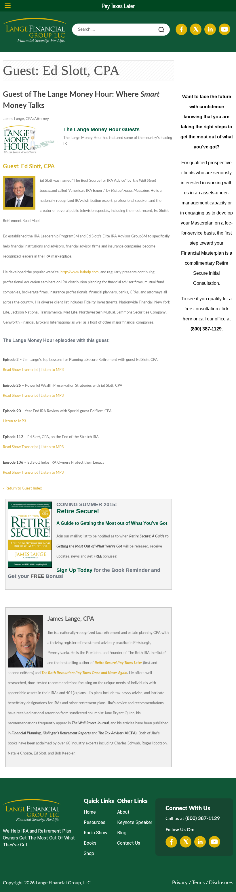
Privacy (180, 882)
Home (90, 812)
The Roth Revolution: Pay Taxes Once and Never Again (84, 673)
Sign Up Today (74, 570)
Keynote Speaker (134, 822)
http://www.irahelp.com (79, 272)
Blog (121, 832)
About (123, 812)
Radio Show (95, 832)
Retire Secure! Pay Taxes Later (118, 663)
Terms (198, 882)
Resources (94, 822)
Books (90, 843)
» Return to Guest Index (22, 488)
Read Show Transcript (20, 370)
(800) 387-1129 (202, 818)
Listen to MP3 (52, 370)
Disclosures (221, 882)
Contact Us (128, 843)
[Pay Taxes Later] (34, 30)
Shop (89, 853)
